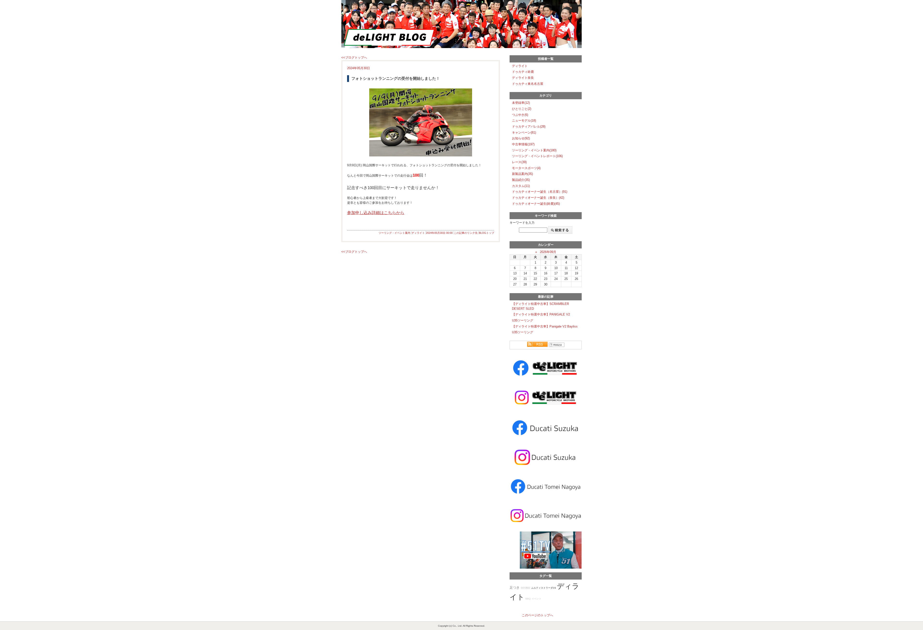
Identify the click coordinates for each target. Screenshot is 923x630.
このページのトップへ (537, 615)
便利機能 (525, 588)
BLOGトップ (486, 232)
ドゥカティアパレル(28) (528, 126)
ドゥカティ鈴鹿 (523, 72)
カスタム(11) (521, 186)
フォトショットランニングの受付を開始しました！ (395, 78)
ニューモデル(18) (524, 120)
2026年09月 (548, 252)
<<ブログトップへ (354, 57)
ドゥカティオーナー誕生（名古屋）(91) (539, 191)
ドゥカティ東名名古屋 (527, 84)
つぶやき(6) (520, 115)
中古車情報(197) (523, 144)
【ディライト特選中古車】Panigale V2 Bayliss (545, 326)
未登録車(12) (521, 103)
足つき (515, 587)
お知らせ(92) (521, 138)
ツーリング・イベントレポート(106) (537, 156)
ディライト (418, 232)
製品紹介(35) (521, 180)
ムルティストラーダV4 (543, 588)
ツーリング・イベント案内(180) (534, 150)
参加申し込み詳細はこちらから (375, 212)
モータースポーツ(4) (526, 168)
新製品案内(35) (522, 174)
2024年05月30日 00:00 (439, 232)
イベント (536, 598)
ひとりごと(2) (521, 109)
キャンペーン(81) (524, 132)
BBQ (528, 598)
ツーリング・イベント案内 (394, 232)
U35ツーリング (522, 320)
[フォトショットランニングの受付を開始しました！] (420, 122)
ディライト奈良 (523, 78)
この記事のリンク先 (466, 232)
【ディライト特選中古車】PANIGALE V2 (541, 314)
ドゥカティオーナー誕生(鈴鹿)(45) (536, 203)
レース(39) (519, 162)
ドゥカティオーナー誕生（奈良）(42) (538, 197)
